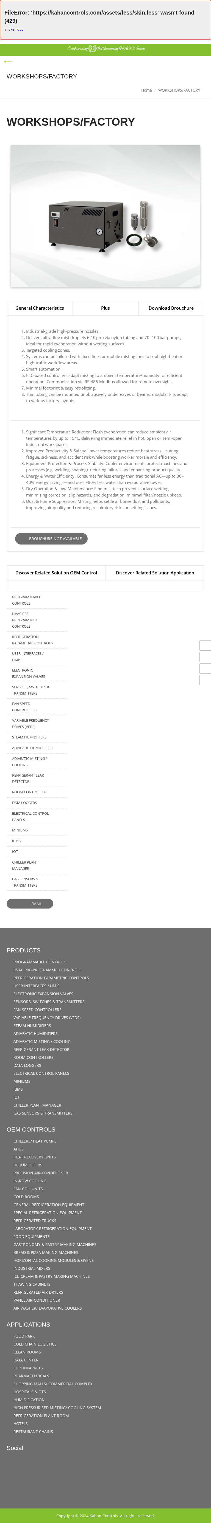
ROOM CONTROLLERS (30, 791)
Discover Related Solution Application (155, 573)
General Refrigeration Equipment (48, 1204)
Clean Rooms (26, 1352)
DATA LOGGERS (24, 802)
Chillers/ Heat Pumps (34, 1141)
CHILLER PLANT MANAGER (25, 865)
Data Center (25, 1360)
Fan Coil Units (27, 1188)
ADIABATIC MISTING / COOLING (29, 761)
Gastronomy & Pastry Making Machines (54, 1244)
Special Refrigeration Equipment (47, 1212)
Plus (105, 308)
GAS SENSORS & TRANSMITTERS (25, 882)
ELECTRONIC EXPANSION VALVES (28, 673)
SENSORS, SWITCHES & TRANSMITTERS (30, 690)
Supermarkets (27, 1367)
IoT (15, 851)
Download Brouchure (171, 308)
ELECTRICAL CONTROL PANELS (30, 816)
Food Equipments (31, 1236)
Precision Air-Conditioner (40, 1172)
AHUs (18, 1149)
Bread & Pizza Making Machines (45, 1252)
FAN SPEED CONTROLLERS (24, 706)
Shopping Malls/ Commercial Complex (52, 1383)
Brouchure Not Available (55, 538)
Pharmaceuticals (30, 1375)
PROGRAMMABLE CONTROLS (26, 600)
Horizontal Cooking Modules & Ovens (53, 1260)
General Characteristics (39, 308)
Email (36, 903)
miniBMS (20, 830)
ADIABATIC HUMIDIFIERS (32, 747)
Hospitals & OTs (29, 1391)
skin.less (16, 29)
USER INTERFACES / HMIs (28, 656)
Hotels (20, 1423)
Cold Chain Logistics (34, 1344)
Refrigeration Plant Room (40, 1415)
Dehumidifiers (27, 1164)
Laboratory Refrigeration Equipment (52, 1228)
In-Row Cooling (29, 1180)
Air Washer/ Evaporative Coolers (47, 1308)
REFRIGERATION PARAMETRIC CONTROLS (32, 639)
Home (146, 90)
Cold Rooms (25, 1196)
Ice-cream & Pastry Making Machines (51, 1276)
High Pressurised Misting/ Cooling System (56, 1407)
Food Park (23, 1336)
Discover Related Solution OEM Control (56, 573)
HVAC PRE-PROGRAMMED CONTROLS (24, 620)
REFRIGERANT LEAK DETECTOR (28, 778)
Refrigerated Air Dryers (37, 1292)
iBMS (16, 840)
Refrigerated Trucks (34, 1220)
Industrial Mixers (31, 1268)
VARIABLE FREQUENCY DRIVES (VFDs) (30, 723)
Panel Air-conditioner (36, 1300)
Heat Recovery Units (34, 1157)
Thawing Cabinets (31, 1284)
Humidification (28, 1399)
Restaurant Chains (32, 1431)
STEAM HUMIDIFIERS (29, 737)
